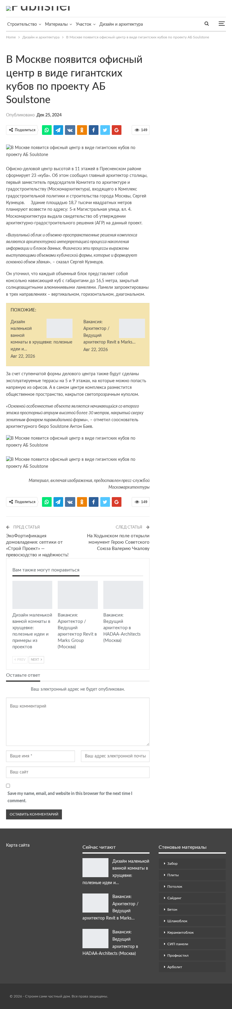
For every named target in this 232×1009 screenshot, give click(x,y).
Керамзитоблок (180, 932)
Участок (83, 24)
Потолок (174, 886)
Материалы (56, 24)
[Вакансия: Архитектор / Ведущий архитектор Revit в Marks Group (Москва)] (132, 328)
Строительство (22, 24)
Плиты (173, 875)
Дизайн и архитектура (121, 24)
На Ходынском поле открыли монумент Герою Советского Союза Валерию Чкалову (118, 542)
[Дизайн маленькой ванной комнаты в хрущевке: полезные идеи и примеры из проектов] (59, 328)
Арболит (174, 967)
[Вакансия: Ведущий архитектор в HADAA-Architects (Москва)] (123, 595)
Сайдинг (174, 898)
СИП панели (177, 944)
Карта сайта (18, 845)
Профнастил (177, 955)
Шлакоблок (177, 921)
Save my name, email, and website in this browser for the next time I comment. (70, 797)
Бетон (172, 909)
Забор (172, 863)
